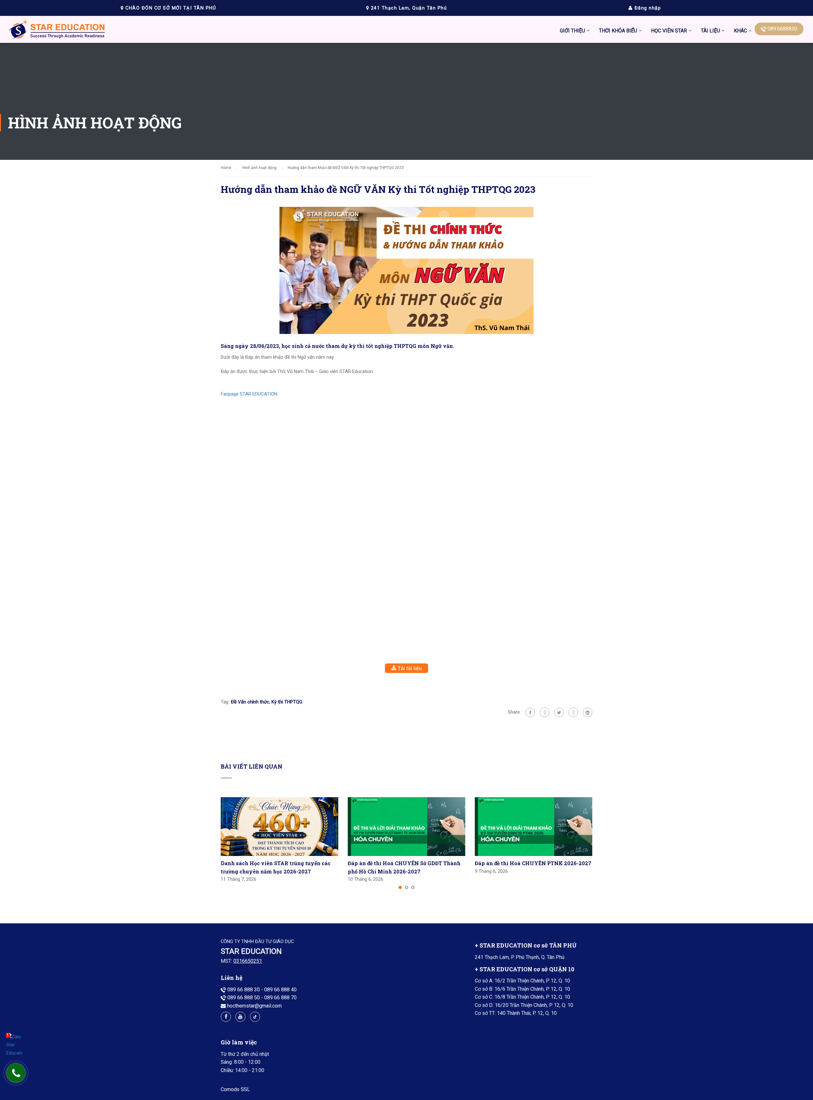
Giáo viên (687, 68)
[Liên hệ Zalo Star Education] (14, 1045)
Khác (740, 31)
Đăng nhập (647, 8)
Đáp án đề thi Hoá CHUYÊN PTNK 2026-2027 (533, 863)
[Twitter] (559, 712)
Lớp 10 (708, 143)
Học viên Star (669, 31)
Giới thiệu (572, 31)
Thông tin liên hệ (695, 83)
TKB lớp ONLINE (617, 98)
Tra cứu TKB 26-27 (619, 128)
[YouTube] (240, 1017)
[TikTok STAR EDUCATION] (255, 1017)
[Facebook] (530, 712)
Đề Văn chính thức (250, 702)
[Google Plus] (544, 712)
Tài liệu (710, 31)
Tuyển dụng (689, 98)
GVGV (683, 113)
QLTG (683, 128)
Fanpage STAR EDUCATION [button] (249, 394)
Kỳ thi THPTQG (287, 702)
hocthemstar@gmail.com (254, 1006)
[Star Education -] (57, 31)
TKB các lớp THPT (619, 68)
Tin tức (684, 53)
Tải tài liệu (409, 668)
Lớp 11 (708, 158)
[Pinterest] (573, 712)
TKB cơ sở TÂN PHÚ (621, 83)
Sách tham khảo (718, 188)
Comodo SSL (235, 1089)
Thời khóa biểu (618, 31)
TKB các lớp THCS (619, 53)
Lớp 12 (708, 173)
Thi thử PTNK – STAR (674, 143)
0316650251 (247, 961)
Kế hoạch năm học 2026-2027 (632, 113)
